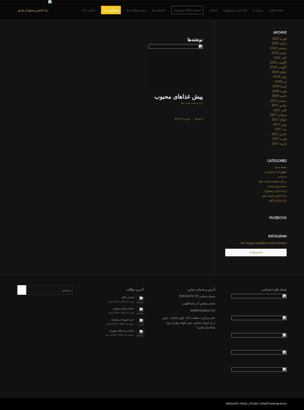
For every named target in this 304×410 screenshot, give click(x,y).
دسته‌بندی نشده (277, 186)
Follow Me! (256, 252)
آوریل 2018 (279, 86)
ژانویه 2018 (279, 95)
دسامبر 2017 (278, 100)
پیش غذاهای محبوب (178, 96)
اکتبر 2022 (280, 57)
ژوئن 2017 (280, 124)
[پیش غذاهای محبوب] (175, 66)
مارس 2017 (279, 134)
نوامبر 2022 (279, 53)
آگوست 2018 (278, 67)
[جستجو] (75, 10)
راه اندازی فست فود (274, 195)
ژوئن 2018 (280, 76)
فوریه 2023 (279, 38)
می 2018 (281, 81)
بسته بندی (280, 167)
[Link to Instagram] (27, 404)
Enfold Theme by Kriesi (273, 403)
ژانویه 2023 (279, 43)
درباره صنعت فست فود (192, 102)
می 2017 (281, 129)
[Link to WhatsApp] (20, 404)
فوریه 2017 (279, 138)
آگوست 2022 (278, 62)
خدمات (282, 176)
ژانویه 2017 (279, 143)
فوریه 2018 (279, 91)
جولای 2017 (279, 119)
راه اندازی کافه (278, 200)
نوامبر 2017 (279, 105)
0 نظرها (199, 118)
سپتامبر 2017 (278, 115)
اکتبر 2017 (280, 110)
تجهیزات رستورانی (275, 171)
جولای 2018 (279, 72)
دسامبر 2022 (278, 48)
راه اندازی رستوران (275, 190)
